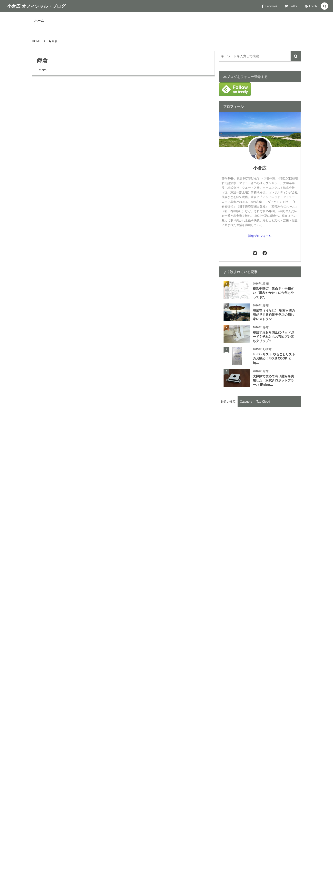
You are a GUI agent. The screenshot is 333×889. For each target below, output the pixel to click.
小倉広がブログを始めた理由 (68, 211)
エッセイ (40, 199)
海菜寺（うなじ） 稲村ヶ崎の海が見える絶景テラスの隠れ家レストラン (274, 315)
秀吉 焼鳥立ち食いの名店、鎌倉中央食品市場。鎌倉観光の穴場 (106, 102)
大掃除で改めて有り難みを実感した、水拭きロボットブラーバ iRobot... (273, 381)
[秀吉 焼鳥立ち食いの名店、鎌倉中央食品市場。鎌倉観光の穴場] (73, 142)
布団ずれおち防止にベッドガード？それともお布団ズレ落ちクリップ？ (273, 337)
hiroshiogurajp (201, 177)
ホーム (39, 20)
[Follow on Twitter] (255, 252)
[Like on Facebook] (264, 252)
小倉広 (259, 167)
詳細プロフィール (260, 236)
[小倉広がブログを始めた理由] (73, 251)
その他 (39, 90)
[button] (324, 6)
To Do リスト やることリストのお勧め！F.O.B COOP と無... (274, 359)
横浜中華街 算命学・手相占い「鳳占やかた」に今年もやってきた (273, 293)
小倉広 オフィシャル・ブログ (36, 6)
